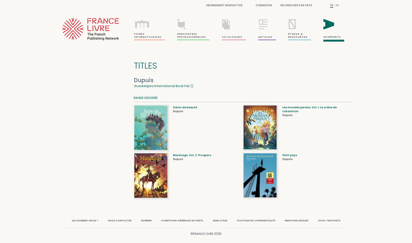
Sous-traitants (329, 220)
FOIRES (139, 33)
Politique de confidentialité (256, 220)
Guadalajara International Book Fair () (164, 86)
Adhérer (146, 220)
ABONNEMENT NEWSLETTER (224, 5)
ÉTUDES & (295, 33)
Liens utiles (220, 220)
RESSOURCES (297, 36)
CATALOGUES (232, 36)
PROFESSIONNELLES (191, 36)
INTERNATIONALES (147, 36)
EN (337, 5)
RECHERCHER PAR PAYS (296, 5)
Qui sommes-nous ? (85, 220)
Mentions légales (296, 220)
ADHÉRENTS (332, 36)
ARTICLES (265, 36)
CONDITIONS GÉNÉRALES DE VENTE (182, 220)
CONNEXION (264, 5)
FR (331, 5)
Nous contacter (119, 220)
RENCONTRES (187, 33)
